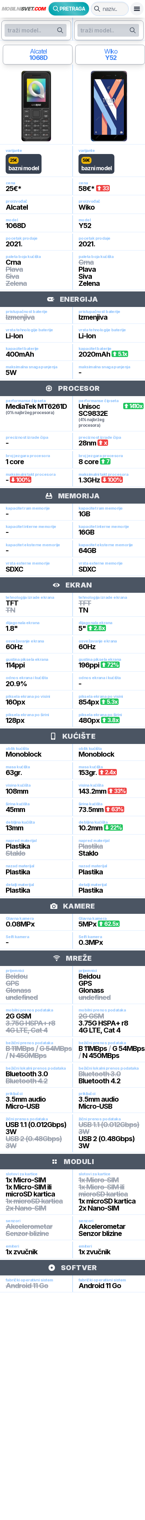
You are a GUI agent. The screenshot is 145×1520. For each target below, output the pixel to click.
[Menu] (137, 9)
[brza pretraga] (97, 8)
